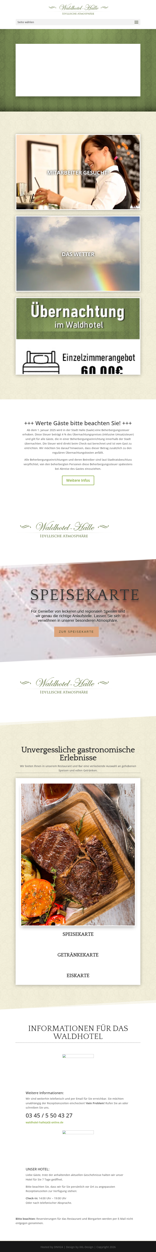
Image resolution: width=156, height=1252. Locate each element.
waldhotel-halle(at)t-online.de (44, 1122)
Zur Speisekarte (76, 631)
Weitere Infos (78, 480)
